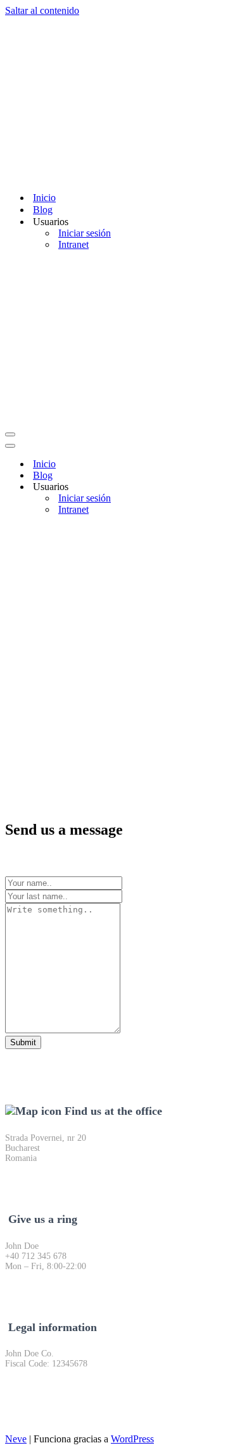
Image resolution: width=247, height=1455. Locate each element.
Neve (16, 1439)
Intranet (73, 244)
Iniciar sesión (84, 233)
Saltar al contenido (42, 10)
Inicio (44, 197)
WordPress (132, 1439)
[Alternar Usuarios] (227, 487)
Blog (43, 209)
